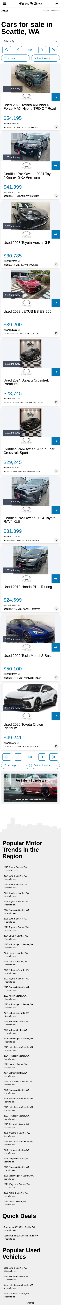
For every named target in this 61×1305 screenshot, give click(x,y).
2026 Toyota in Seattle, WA (16, 929)
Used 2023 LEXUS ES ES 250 (27, 311)
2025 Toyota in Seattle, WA (16, 903)
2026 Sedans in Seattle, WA (16, 1091)
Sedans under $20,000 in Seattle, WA (21, 1237)
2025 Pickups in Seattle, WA (16, 1126)
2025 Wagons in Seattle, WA (17, 1134)
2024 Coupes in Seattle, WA (16, 1160)
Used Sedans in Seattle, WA (16, 1278)
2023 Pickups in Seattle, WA (16, 1117)
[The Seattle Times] (30, 3)
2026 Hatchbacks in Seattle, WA (18, 1143)
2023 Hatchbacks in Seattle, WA (18, 1049)
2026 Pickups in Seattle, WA (16, 1151)
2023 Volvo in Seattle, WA (15, 1031)
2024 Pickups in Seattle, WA (16, 1057)
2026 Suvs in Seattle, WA (15, 920)
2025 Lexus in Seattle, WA (16, 963)
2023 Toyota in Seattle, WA (16, 980)
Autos (4, 10)
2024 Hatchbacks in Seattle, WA (18, 1100)
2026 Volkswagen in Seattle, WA (19, 1177)
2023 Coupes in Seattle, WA (16, 1168)
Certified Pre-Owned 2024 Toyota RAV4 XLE (30, 519)
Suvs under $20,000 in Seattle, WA (20, 1228)
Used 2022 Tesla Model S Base (28, 655)
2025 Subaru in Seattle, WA (16, 971)
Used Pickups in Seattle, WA (16, 1295)
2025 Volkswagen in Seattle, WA (19, 946)
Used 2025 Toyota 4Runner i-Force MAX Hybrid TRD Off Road (30, 106)
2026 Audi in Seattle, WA (15, 1203)
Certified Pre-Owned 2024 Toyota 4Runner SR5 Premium (30, 175)
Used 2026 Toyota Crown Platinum (23, 726)
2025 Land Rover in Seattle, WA (18, 1083)
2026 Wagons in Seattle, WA (17, 1186)
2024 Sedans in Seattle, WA (16, 911)
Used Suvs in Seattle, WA (15, 1269)
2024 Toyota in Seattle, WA (16, 894)
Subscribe (55, 10)
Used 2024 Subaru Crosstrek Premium (26, 382)
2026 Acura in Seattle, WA (16, 1194)
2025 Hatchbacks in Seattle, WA (18, 1109)
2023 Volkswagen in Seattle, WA (19, 1006)
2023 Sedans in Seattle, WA (16, 1023)
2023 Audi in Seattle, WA (15, 997)
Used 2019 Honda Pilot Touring (28, 587)
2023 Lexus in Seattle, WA (16, 954)
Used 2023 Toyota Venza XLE (27, 242)
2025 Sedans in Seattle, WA (16, 989)
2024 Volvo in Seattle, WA (15, 1074)
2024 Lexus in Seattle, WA (16, 937)
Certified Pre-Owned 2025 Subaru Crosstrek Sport (30, 450)
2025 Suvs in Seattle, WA (15, 869)
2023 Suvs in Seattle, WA (15, 886)
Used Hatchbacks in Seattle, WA (18, 1286)
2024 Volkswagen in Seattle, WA (19, 1040)
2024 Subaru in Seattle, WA (16, 1014)
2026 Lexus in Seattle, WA (16, 1066)
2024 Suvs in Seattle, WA (15, 877)
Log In (46, 10)
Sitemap (30, 1303)
